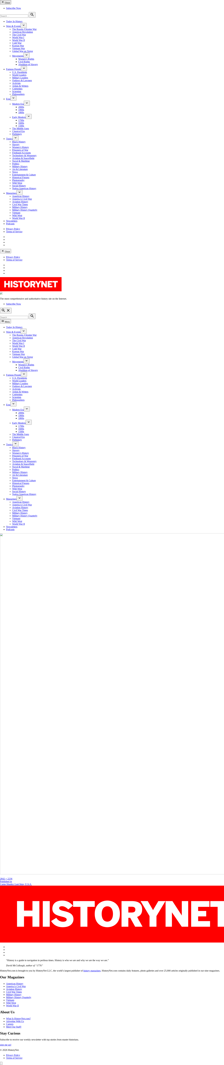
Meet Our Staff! (13, 1026)
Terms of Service (14, 231)
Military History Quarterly (24, 210)
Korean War (18, 45)
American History (20, 196)
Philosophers (18, 94)
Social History (19, 185)
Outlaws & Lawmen (22, 80)
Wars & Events (13, 26)
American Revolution (22, 32)
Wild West (17, 183)
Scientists (16, 91)
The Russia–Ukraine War (24, 29)
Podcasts (10, 223)
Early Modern (19, 117)
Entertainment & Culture (24, 174)
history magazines (92, 970)
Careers (9, 1024)
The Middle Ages (20, 128)
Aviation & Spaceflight (23, 158)
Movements (17, 56)
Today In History (14, 21)
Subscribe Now (13, 8)
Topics (9, 138)
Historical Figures (20, 177)
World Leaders (19, 75)
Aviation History (20, 201)
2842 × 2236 (6, 878)
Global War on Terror (22, 51)
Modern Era (18, 104)
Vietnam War (18, 48)
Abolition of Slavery (28, 64)
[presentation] (24, 25)
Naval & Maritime (21, 161)
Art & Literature (20, 169)
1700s (21, 120)
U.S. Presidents (19, 72)
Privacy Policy (13, 229)
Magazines (11, 193)
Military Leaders (20, 77)
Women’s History (20, 147)
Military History (20, 166)
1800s (21, 112)
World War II (18, 40)
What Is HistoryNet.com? (18, 1018)
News (15, 172)
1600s (21, 123)
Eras (8, 99)
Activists (16, 83)
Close (7, 3)
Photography (18, 180)
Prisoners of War (20, 150)
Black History (19, 141)
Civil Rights (24, 61)
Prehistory (17, 134)
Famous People (13, 69)
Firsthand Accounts (21, 152)
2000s (21, 107)
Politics (15, 163)
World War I (18, 37)
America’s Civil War (22, 199)
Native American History (24, 188)
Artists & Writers (20, 86)
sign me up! (5, 1044)
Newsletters (11, 221)
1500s (21, 125)
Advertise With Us (15, 1021)
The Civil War (19, 34)
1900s (21, 109)
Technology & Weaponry (24, 155)
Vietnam (16, 212)
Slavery (16, 144)
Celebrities (17, 88)
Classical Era (18, 131)
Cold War (16, 43)
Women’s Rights (26, 59)
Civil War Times (20, 204)
